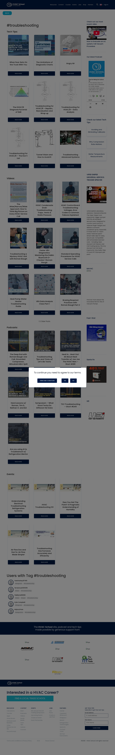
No (73, 381)
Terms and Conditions (47, 381)
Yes (65, 381)
